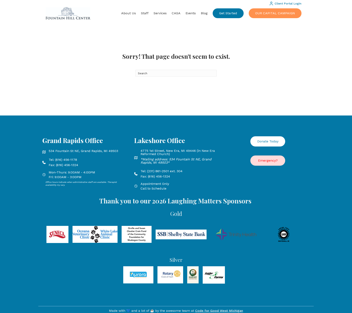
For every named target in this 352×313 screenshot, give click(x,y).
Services (160, 13)
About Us (128, 13)
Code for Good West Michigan (219, 311)
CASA (176, 13)
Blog (204, 13)
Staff (144, 13)
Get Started (228, 13)
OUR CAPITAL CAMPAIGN (275, 13)
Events (191, 13)
